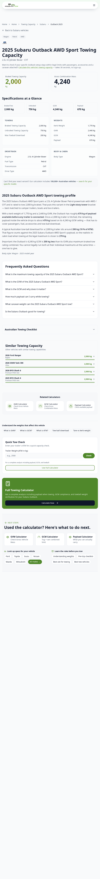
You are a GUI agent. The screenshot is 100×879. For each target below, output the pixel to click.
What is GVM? (10, 430)
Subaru (43, 24)
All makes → (35, 561)
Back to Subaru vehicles (17, 30)
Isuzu (26, 556)
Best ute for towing (61, 562)
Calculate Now (48, 503)
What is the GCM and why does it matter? (25, 289)
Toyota (17, 556)
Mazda (9, 562)
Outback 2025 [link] (57, 24)
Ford (8, 556)
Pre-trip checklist (85, 556)
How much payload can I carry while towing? (27, 296)
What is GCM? (26, 430)
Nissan (36, 556)
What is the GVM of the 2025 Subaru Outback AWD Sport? (33, 281)
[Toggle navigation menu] (94, 5)
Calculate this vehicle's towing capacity (35, 67)
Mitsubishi (20, 562)
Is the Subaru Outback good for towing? (25, 311)
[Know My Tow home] (11, 5)
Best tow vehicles (81, 562)
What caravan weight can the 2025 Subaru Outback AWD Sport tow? (38, 304)
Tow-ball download (60, 430)
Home (4, 24)
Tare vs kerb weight (81, 430)
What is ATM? (42, 430)
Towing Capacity (28, 24)
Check (89, 455)
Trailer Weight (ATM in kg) (16, 451)
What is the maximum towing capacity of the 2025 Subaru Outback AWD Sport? (44, 274)
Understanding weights (63, 556)
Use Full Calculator (50, 468)
